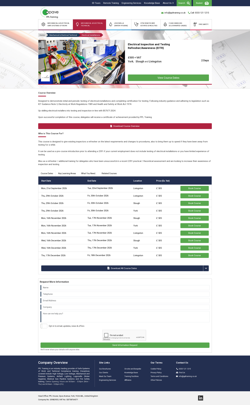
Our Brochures (105, 369)
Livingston (155, 61)
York (130, 61)
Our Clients (103, 373)
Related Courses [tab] (109, 173)
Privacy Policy (156, 373)
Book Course (194, 188)
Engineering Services (107, 380)
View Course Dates (168, 77)
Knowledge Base (131, 373)
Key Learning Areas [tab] (67, 173)
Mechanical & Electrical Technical (63, 35)
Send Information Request (124, 345)
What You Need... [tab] (88, 173)
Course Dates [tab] (47, 173)
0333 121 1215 (185, 369)
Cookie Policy (156, 369)
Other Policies (156, 380)
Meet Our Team (105, 376)
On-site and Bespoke (132, 369)
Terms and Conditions (159, 376)
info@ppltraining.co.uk (188, 376)
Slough (140, 61)
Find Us (182, 373)
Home (42, 35)
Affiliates (127, 380)
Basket (199, 3)
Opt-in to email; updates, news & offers (66, 326)
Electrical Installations (91, 35)
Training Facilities (131, 376)
